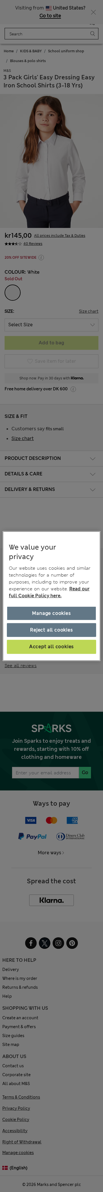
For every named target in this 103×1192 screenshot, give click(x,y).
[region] (51, 596)
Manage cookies (51, 613)
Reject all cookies (51, 630)
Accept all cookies (51, 647)
